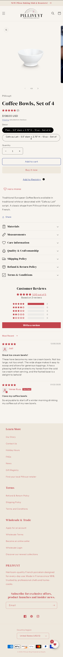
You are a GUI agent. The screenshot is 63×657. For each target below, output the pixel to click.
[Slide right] (38, 88)
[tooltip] (44, 179)
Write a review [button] (31, 325)
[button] (3, 13)
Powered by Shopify (39, 652)
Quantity (6, 145)
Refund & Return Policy (17, 495)
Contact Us (11, 443)
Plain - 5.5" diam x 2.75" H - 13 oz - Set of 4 (27, 130)
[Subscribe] (54, 605)
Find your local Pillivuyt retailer (21, 476)
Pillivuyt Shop (27, 652)
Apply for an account (16, 528)
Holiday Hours (13, 450)
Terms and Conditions (17, 509)
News (8, 463)
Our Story (11, 437)
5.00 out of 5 (39, 294)
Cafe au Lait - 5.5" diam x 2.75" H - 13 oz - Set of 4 (31, 137)
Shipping (5, 120)
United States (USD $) (30, 636)
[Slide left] (25, 88)
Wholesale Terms (14, 534)
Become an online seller (18, 541)
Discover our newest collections (22, 554)
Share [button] (8, 217)
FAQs (8, 456)
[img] (9, 344)
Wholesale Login (14, 547)
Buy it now (31, 170)
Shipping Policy (13, 502)
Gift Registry (12, 470)
